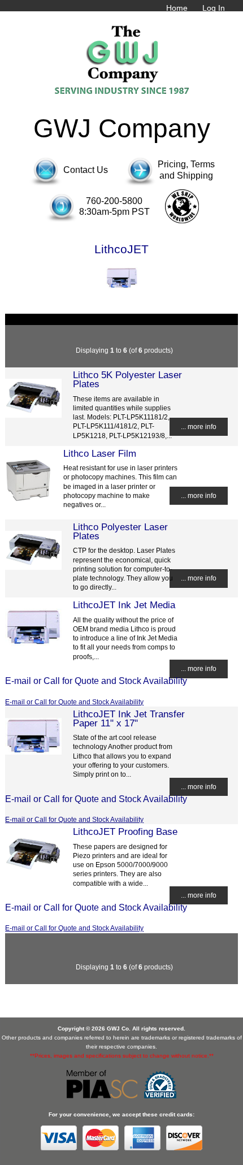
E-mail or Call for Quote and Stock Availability (74, 701)
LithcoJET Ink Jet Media (124, 604)
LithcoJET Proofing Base (125, 831)
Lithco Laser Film (99, 453)
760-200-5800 (114, 201)
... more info (198, 426)
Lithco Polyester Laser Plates (120, 531)
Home (177, 7)
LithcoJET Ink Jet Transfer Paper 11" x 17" (129, 718)
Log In (213, 7)
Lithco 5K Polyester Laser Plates (127, 379)
